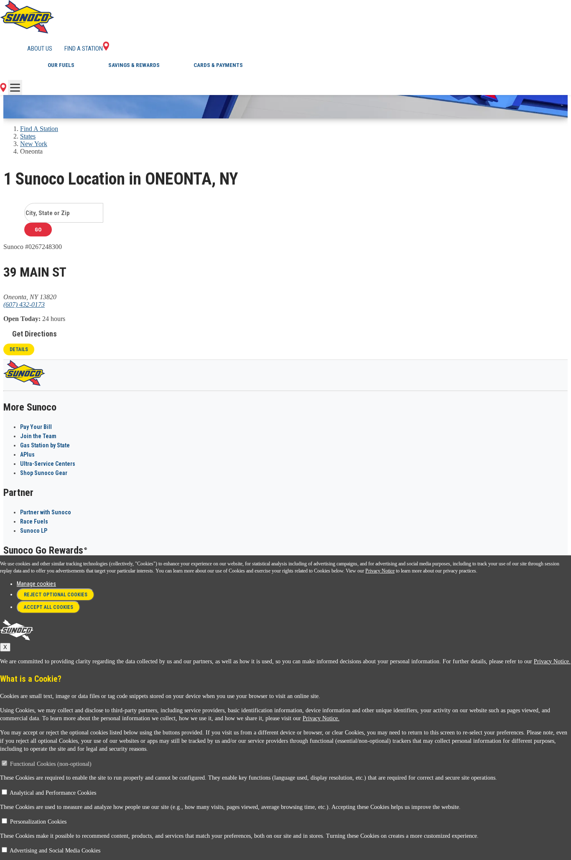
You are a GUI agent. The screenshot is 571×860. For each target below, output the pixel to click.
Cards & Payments (218, 65)
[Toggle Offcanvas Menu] (15, 87)
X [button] (5, 647)
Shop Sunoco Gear (43, 473)
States (28, 136)
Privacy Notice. (552, 661)
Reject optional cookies (55, 595)
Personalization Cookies (38, 822)
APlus (27, 454)
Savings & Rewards (134, 65)
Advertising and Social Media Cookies (55, 850)
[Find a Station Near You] (3, 90)
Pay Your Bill (36, 427)
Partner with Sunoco (45, 512)
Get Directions (34, 333)
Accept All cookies (48, 607)
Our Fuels (61, 65)
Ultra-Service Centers (47, 463)
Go (38, 229)
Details (19, 349)
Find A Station (39, 128)
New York (33, 143)
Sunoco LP (33, 530)
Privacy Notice (380, 571)
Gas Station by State (45, 445)
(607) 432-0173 (24, 304)
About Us (39, 48)
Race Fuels (34, 521)
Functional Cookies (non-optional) (51, 764)
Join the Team (38, 436)
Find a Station (83, 48)
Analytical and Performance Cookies (53, 793)
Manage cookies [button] (36, 583)
